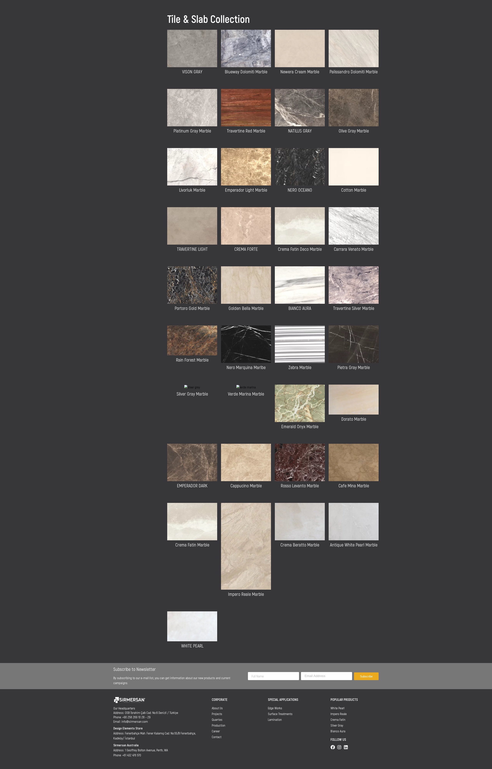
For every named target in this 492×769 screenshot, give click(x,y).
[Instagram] (339, 747)
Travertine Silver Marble (353, 308)
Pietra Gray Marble (353, 367)
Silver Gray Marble (192, 394)
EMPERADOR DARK (192, 485)
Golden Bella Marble (246, 308)
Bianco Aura (338, 731)
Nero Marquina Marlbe (246, 367)
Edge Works (275, 708)
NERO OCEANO (300, 190)
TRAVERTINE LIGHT (192, 249)
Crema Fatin (338, 719)
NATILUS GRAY (300, 130)
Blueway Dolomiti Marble (246, 71)
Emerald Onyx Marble (299, 426)
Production (218, 725)
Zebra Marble (299, 367)
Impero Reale (339, 714)
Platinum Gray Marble (192, 130)
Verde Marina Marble (246, 394)
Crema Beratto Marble (299, 544)
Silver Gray (337, 725)
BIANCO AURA (299, 308)
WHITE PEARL (192, 645)
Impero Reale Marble (246, 594)
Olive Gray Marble (354, 130)
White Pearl (337, 708)
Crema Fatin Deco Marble (300, 249)
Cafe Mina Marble (353, 485)
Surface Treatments (280, 714)
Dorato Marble (353, 419)
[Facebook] (333, 747)
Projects (217, 714)
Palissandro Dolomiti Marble (354, 71)
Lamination (275, 719)
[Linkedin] (346, 747)
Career (216, 731)
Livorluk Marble (192, 190)
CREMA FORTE (246, 249)
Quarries (217, 719)
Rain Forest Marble (192, 360)
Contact (216, 737)
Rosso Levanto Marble (300, 485)
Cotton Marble (353, 190)
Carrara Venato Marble (353, 249)
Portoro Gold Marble (192, 308)
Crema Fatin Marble (192, 544)
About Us (217, 708)
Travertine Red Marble (246, 130)
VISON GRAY (192, 71)
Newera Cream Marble (299, 71)
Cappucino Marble (246, 485)
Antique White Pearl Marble (353, 544)
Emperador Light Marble (246, 190)
